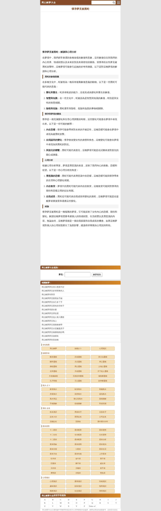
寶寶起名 (78, 417)
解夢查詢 (97, 274)
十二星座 (53, 430)
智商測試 (102, 486)
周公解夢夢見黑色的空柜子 (53, 306)
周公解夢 (53, 348)
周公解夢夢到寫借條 (50, 340)
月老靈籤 (78, 371)
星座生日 (102, 449)
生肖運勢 (102, 435)
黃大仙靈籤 (102, 357)
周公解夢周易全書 (49, 310)
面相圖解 (102, 399)
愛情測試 (78, 481)
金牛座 (78, 459)
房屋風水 (53, 394)
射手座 (102, 468)
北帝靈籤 (53, 371)
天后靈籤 (78, 362)
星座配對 (78, 430)
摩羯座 (53, 473)
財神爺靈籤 (102, 381)
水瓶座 (78, 473)
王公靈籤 (78, 381)
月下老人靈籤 (102, 371)
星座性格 (78, 454)
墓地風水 (102, 394)
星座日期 (53, 449)
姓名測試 (53, 412)
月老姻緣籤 (53, 376)
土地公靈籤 (102, 366)
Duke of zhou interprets (92, 506)
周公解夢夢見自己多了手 (52, 302)
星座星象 (53, 444)
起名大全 (53, 417)
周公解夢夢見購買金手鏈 (52, 298)
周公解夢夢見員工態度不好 (53, 287)
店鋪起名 (53, 422)
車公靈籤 (102, 362)
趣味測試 (53, 486)
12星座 (78, 449)
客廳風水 (102, 389)
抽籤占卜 (78, 348)
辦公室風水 (78, 399)
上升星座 (102, 454)
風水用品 (53, 399)
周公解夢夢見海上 (49, 321)
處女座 (102, 463)
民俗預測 (102, 404)
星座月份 (53, 454)
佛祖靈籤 (53, 366)
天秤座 (53, 468)
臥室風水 (78, 389)
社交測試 (78, 491)
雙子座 (102, 459)
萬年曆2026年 (102, 422)
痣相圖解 (78, 404)
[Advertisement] (80, 30)
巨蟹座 (53, 463)
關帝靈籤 (53, 362)
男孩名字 (78, 412)
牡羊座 (53, 459)
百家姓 (78, 422)
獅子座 (78, 463)
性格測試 (102, 481)
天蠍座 (78, 468)
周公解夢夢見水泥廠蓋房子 (53, 328)
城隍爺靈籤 (102, 376)
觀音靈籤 (53, 357)
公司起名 (102, 417)
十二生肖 (53, 435)
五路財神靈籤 (78, 376)
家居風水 (53, 389)
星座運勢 (102, 430)
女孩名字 (102, 412)
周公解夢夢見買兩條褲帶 (52, 325)
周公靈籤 (78, 366)
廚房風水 (78, 394)
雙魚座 (102, 473)
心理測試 (102, 348)
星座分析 (102, 439)
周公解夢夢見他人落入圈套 (53, 317)
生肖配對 (78, 435)
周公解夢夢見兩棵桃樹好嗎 (53, 332)
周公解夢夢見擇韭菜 (50, 313)
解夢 (47, 510)
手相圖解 (53, 404)
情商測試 (102, 491)
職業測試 (53, 491)
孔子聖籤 (53, 381)
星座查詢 (102, 444)
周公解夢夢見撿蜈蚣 (50, 336)
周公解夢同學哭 (48, 295)
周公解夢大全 (48, 496)
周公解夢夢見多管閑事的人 (53, 291)
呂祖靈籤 (78, 357)
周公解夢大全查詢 (50, 267)
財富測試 (78, 486)
